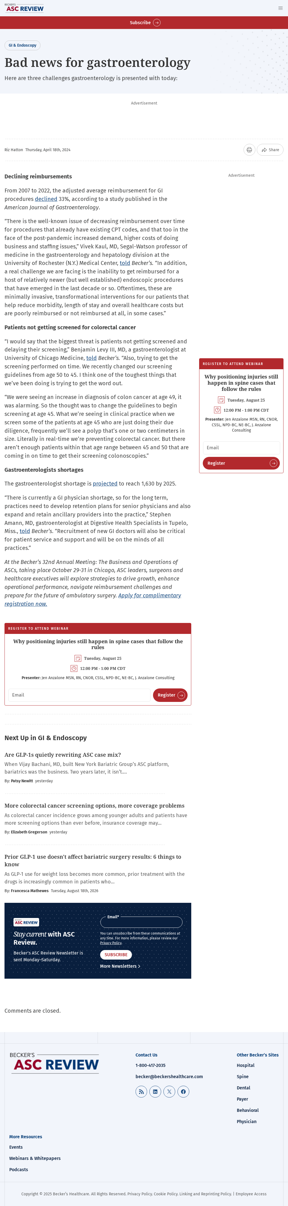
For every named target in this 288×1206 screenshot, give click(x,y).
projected (105, 483)
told (125, 263)
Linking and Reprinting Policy (205, 1194)
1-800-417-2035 (150, 1065)
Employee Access (251, 1194)
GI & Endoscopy (22, 45)
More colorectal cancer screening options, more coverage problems (94, 805)
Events (16, 1147)
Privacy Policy (111, 943)
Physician (246, 1121)
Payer (242, 1099)
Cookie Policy (165, 1194)
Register (166, 695)
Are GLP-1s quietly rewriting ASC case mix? (62, 754)
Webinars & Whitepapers (35, 1158)
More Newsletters (118, 966)
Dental (243, 1088)
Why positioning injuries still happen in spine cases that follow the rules (98, 644)
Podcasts (18, 1169)
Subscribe (140, 22)
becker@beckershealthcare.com (169, 1076)
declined (46, 199)
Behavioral (248, 1110)
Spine (243, 1076)
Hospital (246, 1065)
